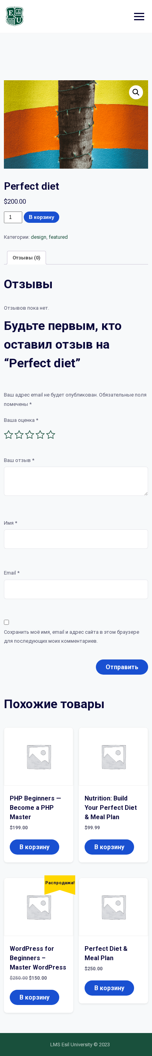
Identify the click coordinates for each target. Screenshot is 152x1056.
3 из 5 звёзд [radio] (29, 434)
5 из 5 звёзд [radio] (50, 434)
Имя (10, 523)
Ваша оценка (21, 420)
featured (58, 237)
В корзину (41, 217)
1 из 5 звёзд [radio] (8, 434)
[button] (136, 92)
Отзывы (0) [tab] (26, 258)
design (38, 237)
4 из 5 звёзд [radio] (40, 434)
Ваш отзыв (19, 460)
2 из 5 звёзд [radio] (19, 434)
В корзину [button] (34, 847)
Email (11, 573)
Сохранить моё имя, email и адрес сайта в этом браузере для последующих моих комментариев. (71, 636)
